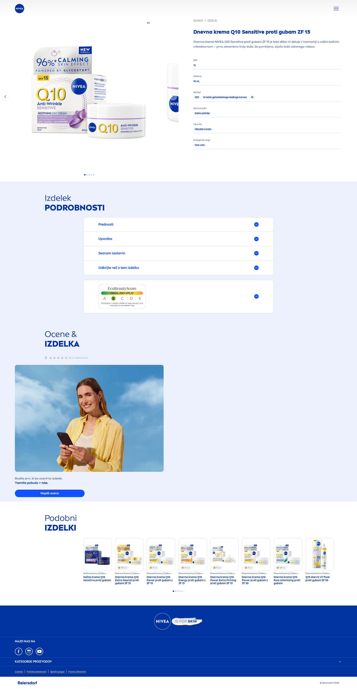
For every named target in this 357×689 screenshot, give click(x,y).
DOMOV (198, 20)
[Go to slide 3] (89, 175)
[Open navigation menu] (336, 9)
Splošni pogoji (57, 671)
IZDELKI (212, 20)
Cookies (19, 671)
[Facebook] (18, 651)
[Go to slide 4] (91, 175)
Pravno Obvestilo (77, 671)
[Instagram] (29, 651)
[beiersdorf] (27, 683)
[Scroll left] (5, 96)
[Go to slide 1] (85, 175)
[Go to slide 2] (87, 175)
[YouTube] (39, 651)
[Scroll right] (173, 96)
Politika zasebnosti (36, 671)
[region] (89, 94)
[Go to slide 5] (93, 175)
